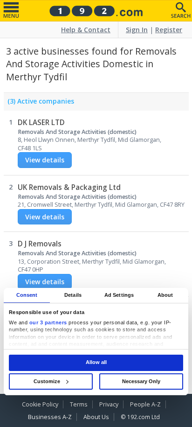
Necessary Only (141, 381)
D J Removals (40, 244)
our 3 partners (48, 322)
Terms (79, 404)
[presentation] (39, 104)
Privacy (108, 404)
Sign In (137, 29)
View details (44, 159)
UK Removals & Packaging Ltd (69, 187)
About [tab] (165, 295)
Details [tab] (73, 295)
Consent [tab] (27, 295)
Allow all (96, 362)
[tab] (39, 104)
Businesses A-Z (50, 417)
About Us (96, 417)
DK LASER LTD (41, 122)
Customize (47, 381)
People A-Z (145, 404)
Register (168, 29)
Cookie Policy (40, 404)
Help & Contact (85, 29)
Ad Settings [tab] (119, 295)
